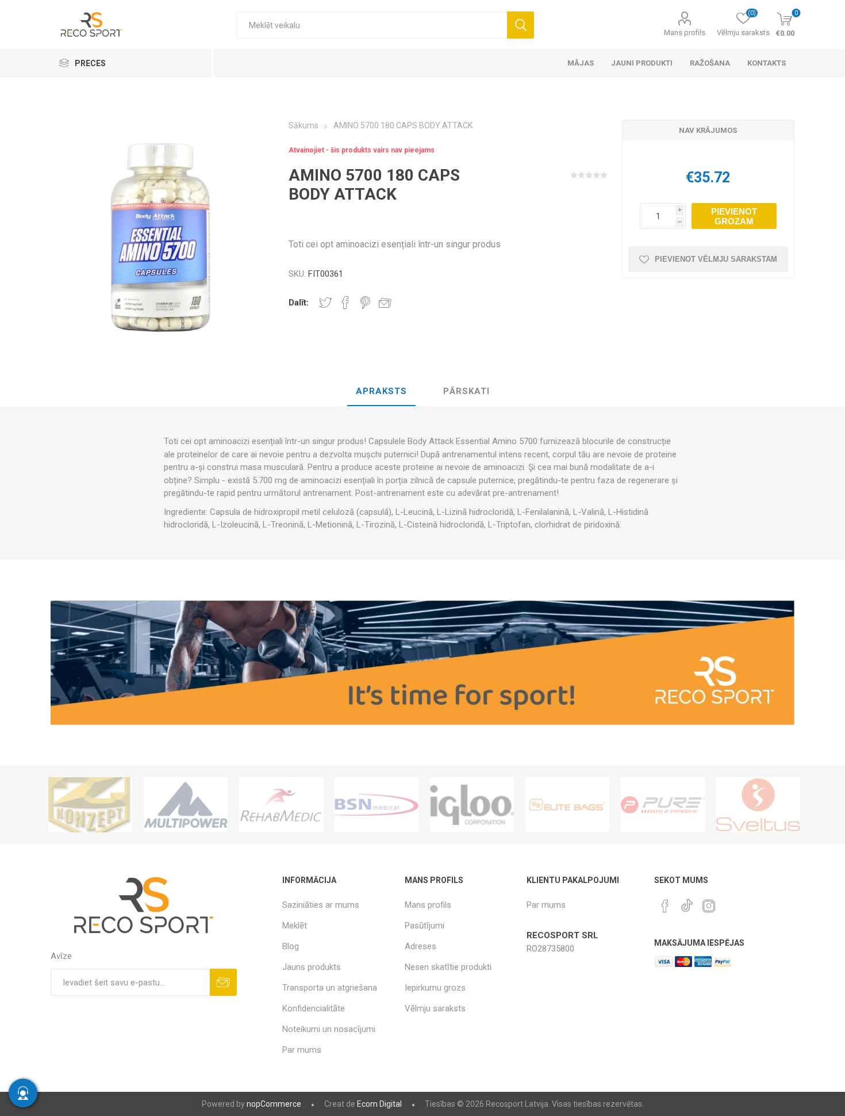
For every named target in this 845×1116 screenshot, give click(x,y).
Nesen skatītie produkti (448, 967)
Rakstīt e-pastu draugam (385, 302)
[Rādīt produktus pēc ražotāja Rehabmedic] (228, 804)
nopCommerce (274, 1104)
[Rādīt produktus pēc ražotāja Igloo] (419, 804)
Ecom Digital (379, 1104)
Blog (290, 946)
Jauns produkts (311, 967)
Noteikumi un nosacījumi (328, 1029)
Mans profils (684, 32)
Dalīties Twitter (325, 302)
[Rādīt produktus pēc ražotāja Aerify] (801, 804)
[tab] (381, 391)
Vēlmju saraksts (435, 1008)
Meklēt (520, 25)
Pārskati (466, 391)
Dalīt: (299, 302)
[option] (132, 804)
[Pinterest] (665, 906)
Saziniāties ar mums (320, 905)
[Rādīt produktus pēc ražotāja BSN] (324, 804)
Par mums (301, 1050)
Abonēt (223, 982)
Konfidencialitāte (313, 1008)
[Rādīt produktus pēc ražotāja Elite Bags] (514, 804)
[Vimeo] (687, 902)
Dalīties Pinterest (365, 302)
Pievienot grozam (734, 216)
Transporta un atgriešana (329, 988)
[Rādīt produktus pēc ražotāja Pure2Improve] (610, 804)
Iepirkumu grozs (435, 988)
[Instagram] (709, 906)
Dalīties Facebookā (345, 302)
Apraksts (381, 391)
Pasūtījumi (424, 925)
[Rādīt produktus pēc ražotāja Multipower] (133, 804)
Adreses (420, 946)
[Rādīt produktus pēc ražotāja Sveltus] (705, 804)
